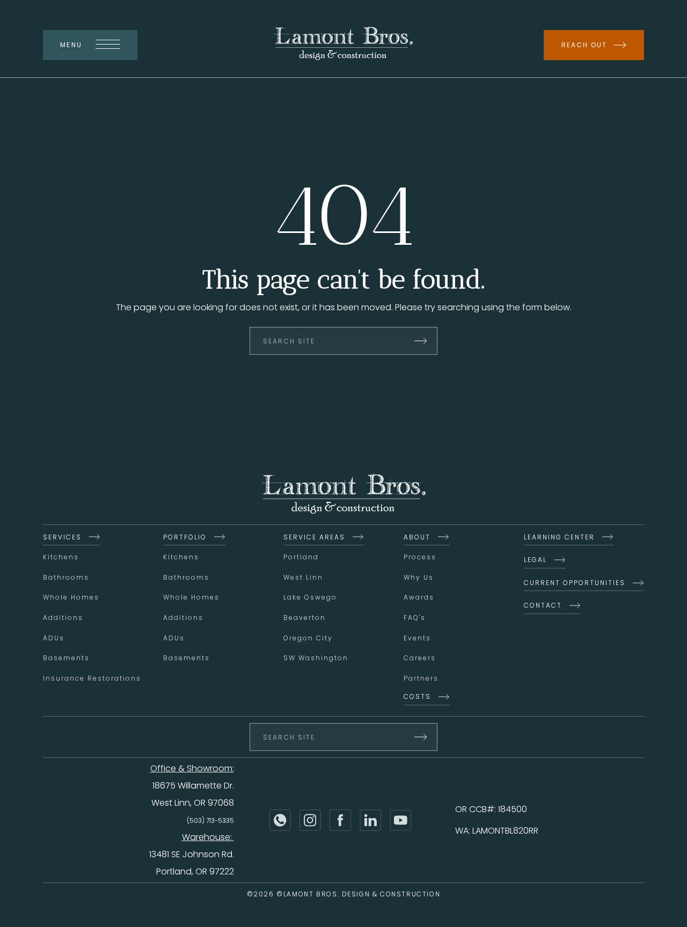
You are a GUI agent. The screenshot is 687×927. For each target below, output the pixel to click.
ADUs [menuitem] (53, 638)
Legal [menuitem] (535, 559)
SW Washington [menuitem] (315, 657)
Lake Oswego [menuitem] (310, 597)
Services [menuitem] (62, 537)
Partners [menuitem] (421, 678)
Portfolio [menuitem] (185, 537)
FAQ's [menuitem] (415, 617)
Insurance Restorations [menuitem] (92, 678)
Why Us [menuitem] (419, 577)
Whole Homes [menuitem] (71, 597)
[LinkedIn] (370, 820)
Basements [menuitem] (66, 657)
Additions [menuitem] (63, 617)
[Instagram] (310, 820)
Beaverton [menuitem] (304, 617)
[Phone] (280, 820)
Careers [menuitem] (420, 657)
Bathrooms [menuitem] (66, 577)
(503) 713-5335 (210, 820)
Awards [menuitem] (419, 597)
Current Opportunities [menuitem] (574, 582)
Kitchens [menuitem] (61, 556)
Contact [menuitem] (543, 605)
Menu (71, 44)
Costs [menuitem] (417, 696)
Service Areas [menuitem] (314, 537)
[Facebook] (340, 820)
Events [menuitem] (417, 638)
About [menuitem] (417, 537)
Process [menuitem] (420, 556)
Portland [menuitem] (301, 556)
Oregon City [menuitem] (308, 638)
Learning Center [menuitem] (559, 537)
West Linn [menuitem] (303, 577)
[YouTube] (400, 820)
